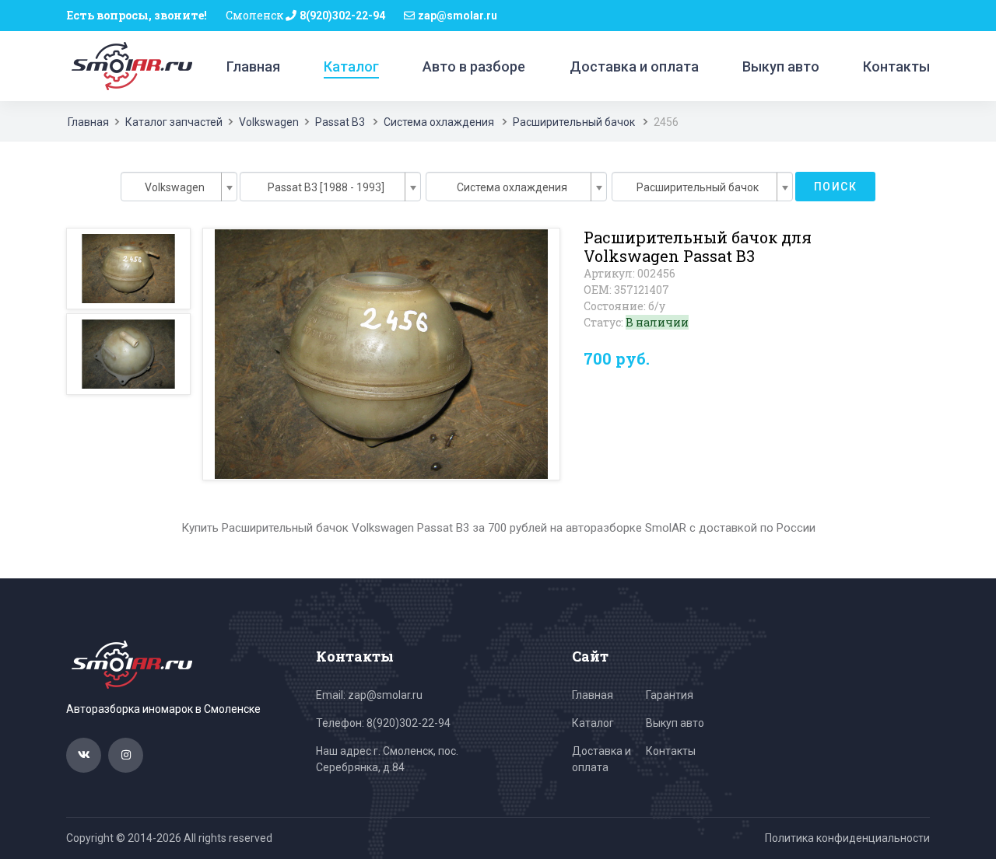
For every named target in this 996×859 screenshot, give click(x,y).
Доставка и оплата (634, 66)
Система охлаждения (439, 122)
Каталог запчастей (174, 122)
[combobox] (179, 186)
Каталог (351, 66)
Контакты (896, 66)
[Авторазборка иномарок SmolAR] (129, 65)
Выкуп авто (780, 66)
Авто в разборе (474, 66)
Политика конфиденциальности (847, 838)
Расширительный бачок (574, 122)
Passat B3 (340, 122)
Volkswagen (269, 122)
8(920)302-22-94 (342, 15)
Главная (253, 66)
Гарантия (669, 695)
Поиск (835, 186)
